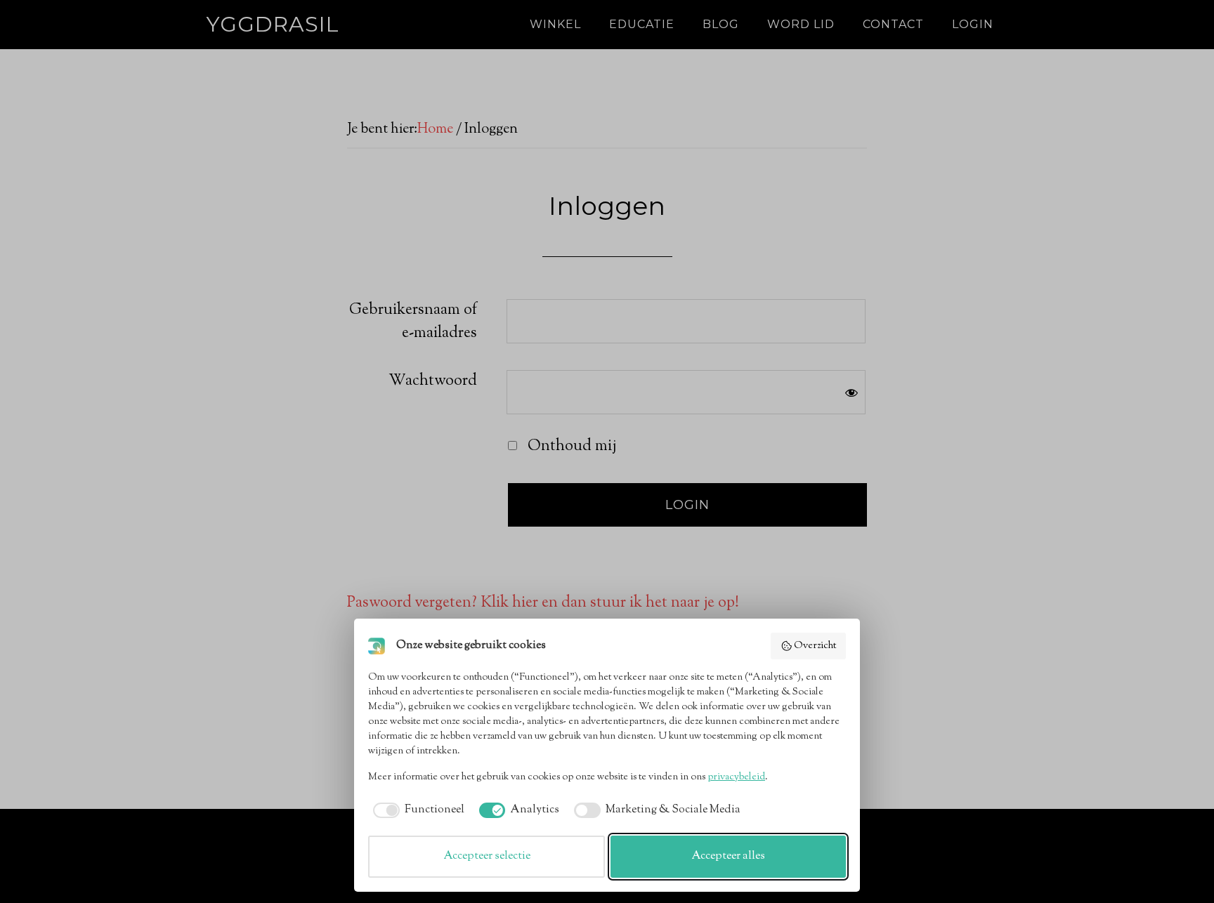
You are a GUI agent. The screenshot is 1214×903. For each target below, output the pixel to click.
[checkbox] (416, 810)
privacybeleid (736, 777)
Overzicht (815, 646)
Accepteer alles (728, 856)
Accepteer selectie (486, 856)
